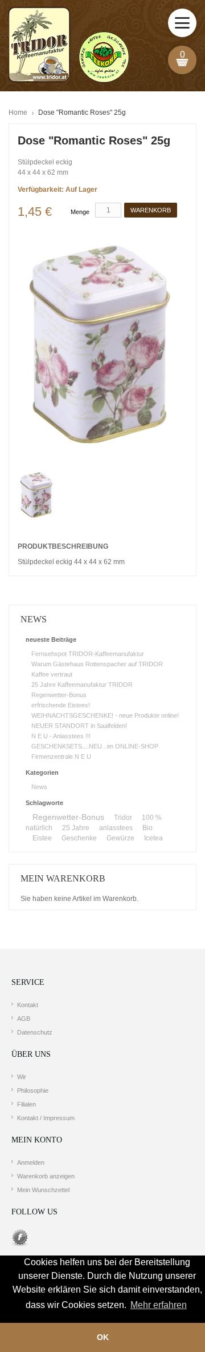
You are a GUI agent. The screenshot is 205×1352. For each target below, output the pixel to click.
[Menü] (182, 23)
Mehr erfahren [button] (158, 1305)
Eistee (42, 838)
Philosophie (32, 1090)
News (39, 786)
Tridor (123, 818)
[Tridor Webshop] (69, 45)
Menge (80, 211)
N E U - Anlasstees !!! (61, 736)
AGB (23, 1018)
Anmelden (30, 1162)
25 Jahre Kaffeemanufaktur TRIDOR (82, 684)
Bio (147, 828)
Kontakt (27, 1004)
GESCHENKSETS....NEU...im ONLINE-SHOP (94, 746)
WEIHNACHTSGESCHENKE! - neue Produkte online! (105, 715)
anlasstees (116, 828)
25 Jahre (75, 828)
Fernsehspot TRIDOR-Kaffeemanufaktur (87, 653)
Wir (21, 1076)
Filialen (26, 1104)
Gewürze (120, 838)
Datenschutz (34, 1032)
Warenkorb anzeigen (46, 1176)
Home (18, 112)
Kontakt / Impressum (46, 1117)
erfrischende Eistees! (60, 705)
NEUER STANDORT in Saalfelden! (79, 725)
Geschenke (79, 838)
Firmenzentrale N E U (61, 756)
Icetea (153, 838)
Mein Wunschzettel (43, 1189)
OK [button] (103, 1337)
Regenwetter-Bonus (59, 694)
